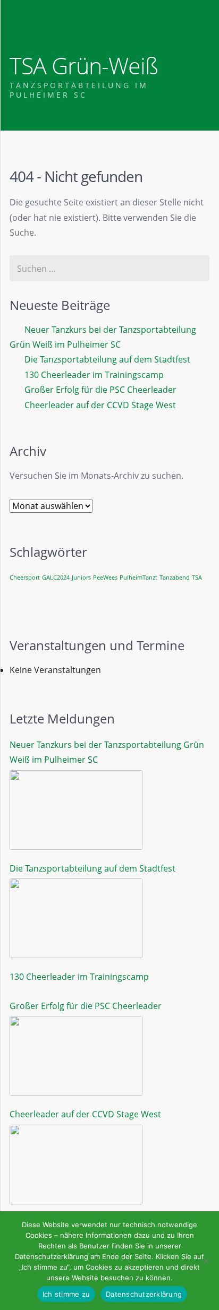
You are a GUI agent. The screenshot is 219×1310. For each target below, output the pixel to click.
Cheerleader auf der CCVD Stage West (100, 405)
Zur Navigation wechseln (20, 25)
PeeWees (105, 577)
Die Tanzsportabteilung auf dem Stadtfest (107, 359)
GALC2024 (56, 577)
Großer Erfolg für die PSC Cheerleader (100, 389)
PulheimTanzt (138, 577)
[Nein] (205, 1260)
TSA (197, 577)
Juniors (81, 577)
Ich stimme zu (66, 1294)
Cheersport (25, 577)
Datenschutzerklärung (144, 1294)
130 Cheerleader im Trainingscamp (94, 375)
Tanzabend (174, 577)
